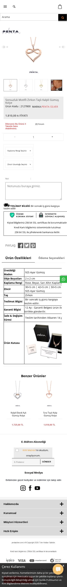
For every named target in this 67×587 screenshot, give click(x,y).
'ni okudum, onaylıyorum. (35, 453)
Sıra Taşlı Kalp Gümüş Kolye (50, 414)
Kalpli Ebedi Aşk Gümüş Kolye (18, 414)
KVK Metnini (29, 450)
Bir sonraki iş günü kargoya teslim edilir (31, 207)
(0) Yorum (39, 124)
